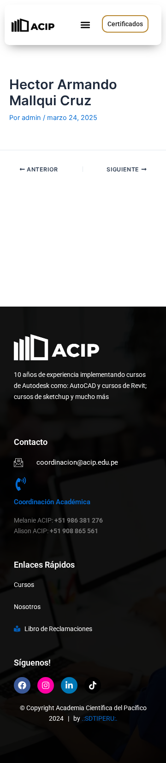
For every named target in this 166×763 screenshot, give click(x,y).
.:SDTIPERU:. (100, 718)
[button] (85, 25)
